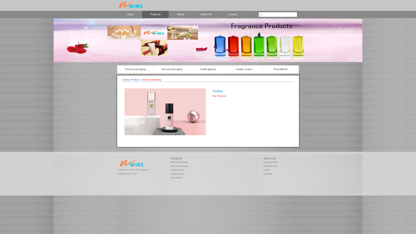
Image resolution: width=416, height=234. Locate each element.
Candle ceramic (244, 69)
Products (155, 14)
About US (206, 14)
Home (130, 14)
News (180, 14)
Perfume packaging (135, 69)
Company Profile (270, 162)
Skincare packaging (171, 69)
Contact (232, 14)
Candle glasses (208, 69)
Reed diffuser (281, 69)
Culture (266, 170)
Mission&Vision (270, 166)
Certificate (267, 174)
